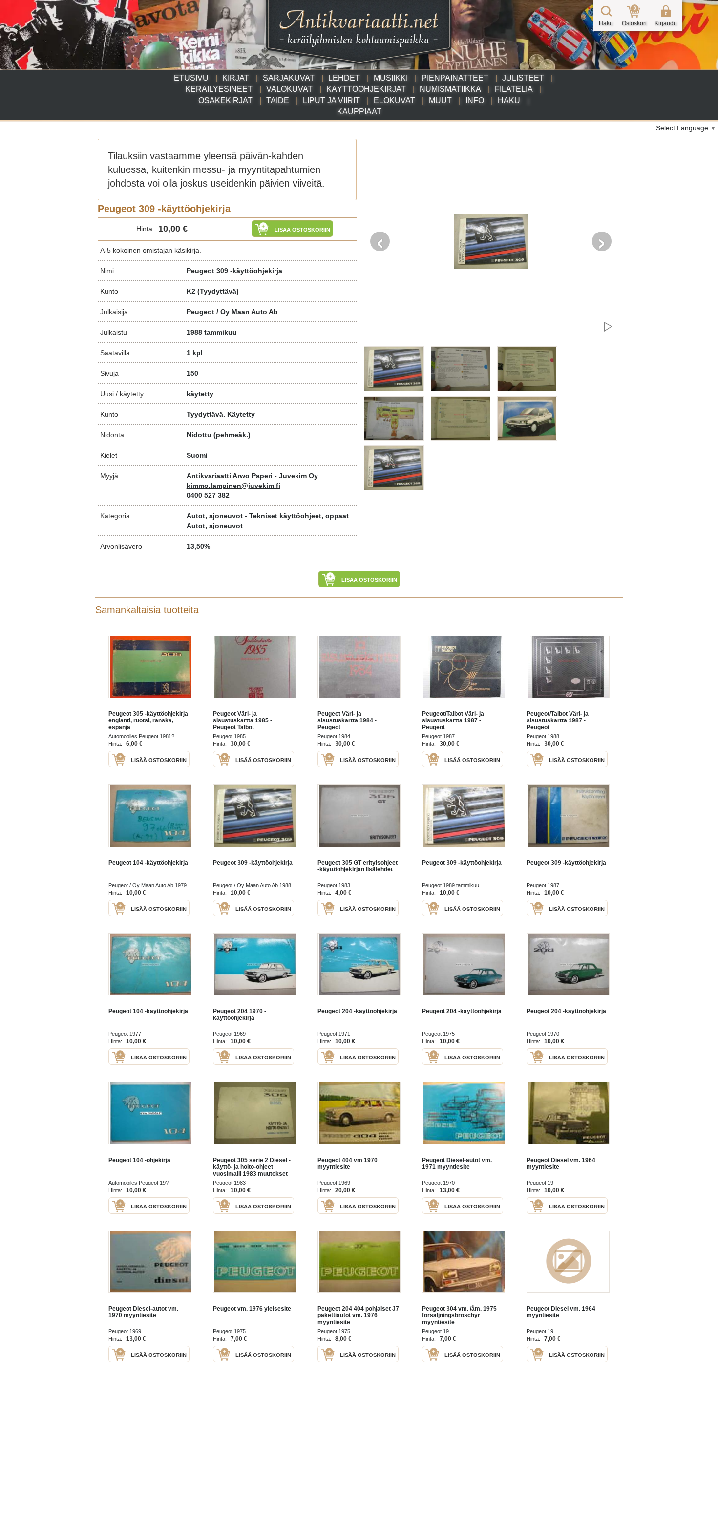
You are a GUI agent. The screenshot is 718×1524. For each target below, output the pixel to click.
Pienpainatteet (455, 78)
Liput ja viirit (331, 100)
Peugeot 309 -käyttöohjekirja (234, 271)
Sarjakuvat (289, 78)
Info (474, 100)
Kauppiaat (359, 111)
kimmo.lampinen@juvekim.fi (233, 485)
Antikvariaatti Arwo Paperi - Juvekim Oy (252, 476)
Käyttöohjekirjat (366, 89)
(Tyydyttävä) (218, 291)
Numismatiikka (450, 89)
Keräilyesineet (219, 89)
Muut (440, 100)
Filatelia (514, 89)
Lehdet (344, 78)
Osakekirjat (225, 100)
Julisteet (523, 78)
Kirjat (235, 78)
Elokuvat (394, 100)
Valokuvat (289, 89)
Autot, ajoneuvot (215, 525)
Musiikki (391, 78)
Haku (509, 100)
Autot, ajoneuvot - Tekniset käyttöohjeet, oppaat (268, 516)
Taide (277, 100)
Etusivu (191, 78)
